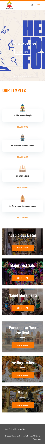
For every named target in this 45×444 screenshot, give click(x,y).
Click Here (22, 51)
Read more (22, 248)
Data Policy (9, 429)
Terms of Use (20, 429)
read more (22, 127)
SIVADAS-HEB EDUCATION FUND (22, 43)
